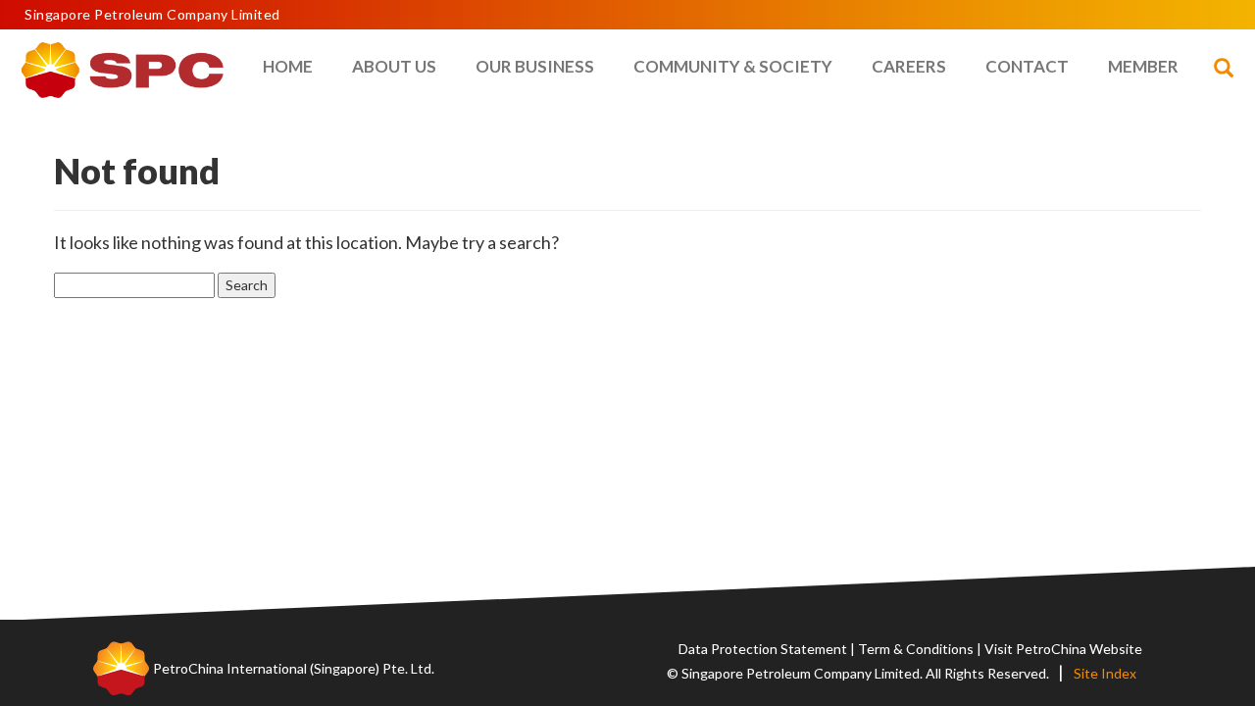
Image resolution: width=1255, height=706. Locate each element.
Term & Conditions (916, 648)
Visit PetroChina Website (1063, 648)
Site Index (1105, 673)
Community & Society (732, 66)
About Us (394, 66)
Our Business (535, 66)
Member (1143, 66)
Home (288, 66)
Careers (909, 66)
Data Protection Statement (762, 648)
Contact (1027, 66)
